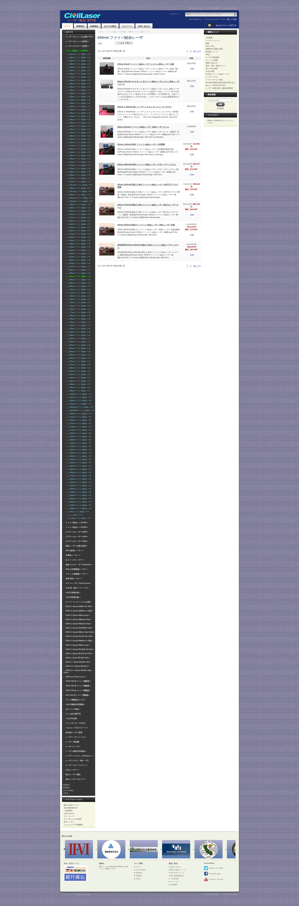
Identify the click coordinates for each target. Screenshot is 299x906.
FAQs (208, 54)
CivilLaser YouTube (215, 879)
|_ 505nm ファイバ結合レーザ (78, 175)
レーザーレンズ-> (73, 746)
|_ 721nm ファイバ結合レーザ (78, 293)
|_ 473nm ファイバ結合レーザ (78, 168)
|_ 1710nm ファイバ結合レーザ (78, 476)
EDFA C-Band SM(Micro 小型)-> (79, 611)
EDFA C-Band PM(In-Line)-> (78, 645)
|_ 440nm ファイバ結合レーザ (78, 126)
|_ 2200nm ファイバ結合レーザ (78, 508)
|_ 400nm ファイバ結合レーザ (78, 90)
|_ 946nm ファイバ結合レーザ (78, 381)
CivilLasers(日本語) (195, 8)
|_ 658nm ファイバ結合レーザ (78, 250)
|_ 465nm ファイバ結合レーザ (78, 159)
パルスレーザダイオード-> (77, 728)
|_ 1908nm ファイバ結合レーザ (78, 485)
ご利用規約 (68, 811)
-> (77, 51)
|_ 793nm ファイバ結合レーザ (78, 329)
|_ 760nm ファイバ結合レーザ (78, 309)
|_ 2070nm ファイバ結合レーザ (78, 499)
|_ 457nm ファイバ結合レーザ (78, 146)
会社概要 (209, 38)
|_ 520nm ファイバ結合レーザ (78, 182)
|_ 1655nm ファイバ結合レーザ (78, 466)
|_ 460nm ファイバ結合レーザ (78, 149)
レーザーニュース (212, 40)
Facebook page (214, 874)
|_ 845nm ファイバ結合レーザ (78, 348)
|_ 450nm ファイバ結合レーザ (78, 139)
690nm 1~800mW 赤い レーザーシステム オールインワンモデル (144, 107)
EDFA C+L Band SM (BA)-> (77, 666)
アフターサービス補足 (214, 80)
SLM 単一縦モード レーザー (77, 588)
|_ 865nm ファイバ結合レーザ (78, 358)
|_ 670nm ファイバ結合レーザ (78, 263)
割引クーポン (69, 822)
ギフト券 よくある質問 (72, 819)
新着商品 (80, 26)
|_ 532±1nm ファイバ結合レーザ (79, 198)
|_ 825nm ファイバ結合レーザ (78, 338)
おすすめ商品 (110, 26)
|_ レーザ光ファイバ (74, 515)
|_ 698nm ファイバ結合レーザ (78, 286)
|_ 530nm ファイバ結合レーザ (78, 195)
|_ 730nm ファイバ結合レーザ (78, 299)
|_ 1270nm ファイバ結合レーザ (78, 430)
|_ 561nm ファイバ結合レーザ (78, 214)
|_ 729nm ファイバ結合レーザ (78, 296)
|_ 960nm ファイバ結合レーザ (78, 384)
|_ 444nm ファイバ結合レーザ (78, 133)
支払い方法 (210, 46)
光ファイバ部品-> (73, 709)
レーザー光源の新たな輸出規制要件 (219, 88)
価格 (191, 58)
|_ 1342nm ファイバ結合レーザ (78, 436)
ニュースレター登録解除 (73, 825)
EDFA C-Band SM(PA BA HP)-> (79, 606)
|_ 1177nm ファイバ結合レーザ (78, 423)
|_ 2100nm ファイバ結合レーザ (78, 505)
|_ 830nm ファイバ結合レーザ (78, 342)
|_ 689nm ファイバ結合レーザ (78, 273)
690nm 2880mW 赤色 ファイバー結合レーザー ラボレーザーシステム (146, 164)
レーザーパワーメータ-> (76, 737)
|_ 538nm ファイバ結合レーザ (78, 204)
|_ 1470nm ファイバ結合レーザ (78, 446)
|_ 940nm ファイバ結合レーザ (78, 378)
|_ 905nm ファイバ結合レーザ (78, 371)
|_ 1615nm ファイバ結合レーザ (78, 459)
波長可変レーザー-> (74, 578)
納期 (207, 43)
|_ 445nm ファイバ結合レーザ (78, 136)
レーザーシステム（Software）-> (80, 756)
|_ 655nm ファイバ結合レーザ (78, 247)
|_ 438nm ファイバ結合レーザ (78, 123)
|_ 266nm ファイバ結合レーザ (78, 57)
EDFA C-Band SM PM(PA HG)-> (79, 628)
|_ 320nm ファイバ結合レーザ (78, 61)
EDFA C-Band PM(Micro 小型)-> (79, 641)
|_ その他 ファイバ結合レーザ (78, 518)
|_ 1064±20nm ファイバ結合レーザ (80, 410)
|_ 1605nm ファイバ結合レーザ (78, 456)
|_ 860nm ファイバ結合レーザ (78, 355)
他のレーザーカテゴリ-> (76, 779)
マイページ (127, 26)
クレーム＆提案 (212, 60)
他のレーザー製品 (73, 774)
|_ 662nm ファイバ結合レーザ (78, 257)
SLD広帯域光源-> (73, 597)
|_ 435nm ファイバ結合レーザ (78, 119)
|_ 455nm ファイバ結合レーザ (78, 142)
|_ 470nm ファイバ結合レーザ (78, 165)
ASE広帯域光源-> (73, 592)
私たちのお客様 (212, 68)
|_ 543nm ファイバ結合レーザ (78, 208)
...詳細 (191, 69)
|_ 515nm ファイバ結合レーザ (78, 178)
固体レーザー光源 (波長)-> (77, 546)
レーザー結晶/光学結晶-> (76, 751)
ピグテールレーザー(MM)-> (77, 532)
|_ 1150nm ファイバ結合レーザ (78, 420)
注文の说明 (210, 71)
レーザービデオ (212, 77)
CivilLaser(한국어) (230, 8)
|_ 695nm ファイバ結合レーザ (78, 280)
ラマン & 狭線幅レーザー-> (77, 574)
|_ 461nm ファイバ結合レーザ (78, 152)
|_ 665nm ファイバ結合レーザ (78, 260)
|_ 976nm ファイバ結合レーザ (78, 387)
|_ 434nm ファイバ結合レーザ (78, 116)
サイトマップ (69, 816)
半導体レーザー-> (73, 555)
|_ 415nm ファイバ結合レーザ (78, 100)
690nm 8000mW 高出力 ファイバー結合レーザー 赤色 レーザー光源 (146, 225)
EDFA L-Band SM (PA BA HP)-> (79, 654)
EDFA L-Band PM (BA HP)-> (78, 658)
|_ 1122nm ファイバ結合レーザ (78, 417)
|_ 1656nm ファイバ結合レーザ (78, 469)
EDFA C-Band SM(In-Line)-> (78, 615)
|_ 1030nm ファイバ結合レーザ (78, 394)
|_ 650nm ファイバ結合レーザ (78, 244)
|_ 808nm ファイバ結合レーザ (78, 335)
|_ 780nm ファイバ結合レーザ (78, 316)
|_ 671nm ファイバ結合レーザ (78, 267)
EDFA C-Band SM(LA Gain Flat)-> (80, 632)
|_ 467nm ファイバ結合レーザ (78, 162)
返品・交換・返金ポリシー (216, 66)
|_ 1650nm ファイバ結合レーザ (78, 463)
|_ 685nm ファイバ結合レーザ (78, 270)
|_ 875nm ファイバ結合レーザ (78, 365)
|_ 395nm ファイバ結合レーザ (78, 87)
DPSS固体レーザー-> (75, 550)
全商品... (66, 793)
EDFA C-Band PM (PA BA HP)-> (79, 636)
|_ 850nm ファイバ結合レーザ (78, 351)
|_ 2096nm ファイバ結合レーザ (78, 502)
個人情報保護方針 (71, 808)
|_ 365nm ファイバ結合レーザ (78, 74)
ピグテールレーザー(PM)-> (77, 541)
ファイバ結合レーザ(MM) (116, 32)
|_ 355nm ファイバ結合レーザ (78, 67)
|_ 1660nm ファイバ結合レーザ (78, 472)
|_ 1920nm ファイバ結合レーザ (78, 489)
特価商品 (94, 26)
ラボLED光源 (71, 718)
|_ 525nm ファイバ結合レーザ (78, 188)
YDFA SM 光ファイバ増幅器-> (78, 681)
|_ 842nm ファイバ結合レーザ (78, 345)
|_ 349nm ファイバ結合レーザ (78, 64)
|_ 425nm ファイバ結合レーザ (78, 110)
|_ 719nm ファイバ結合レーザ (78, 289)
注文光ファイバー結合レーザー (218, 74)
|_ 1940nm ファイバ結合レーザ (78, 492)
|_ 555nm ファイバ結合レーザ (78, 211)
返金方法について (177, 873)
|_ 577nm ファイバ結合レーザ (78, 217)
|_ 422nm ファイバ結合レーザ (78, 106)
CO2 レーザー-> (72, 770)
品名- (148, 58)
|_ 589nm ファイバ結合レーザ (78, 221)
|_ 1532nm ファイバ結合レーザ (78, 450)
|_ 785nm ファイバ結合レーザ (78, 319)
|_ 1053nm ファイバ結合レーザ (78, 404)
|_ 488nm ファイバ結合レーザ (78, 172)
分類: (100, 43)
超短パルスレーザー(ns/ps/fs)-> (79, 564)
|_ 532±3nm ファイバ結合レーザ (79, 201)
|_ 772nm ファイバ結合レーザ (78, 312)
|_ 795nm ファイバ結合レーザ (78, 332)
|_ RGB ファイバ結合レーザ (77, 512)
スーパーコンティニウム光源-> (79, 602)
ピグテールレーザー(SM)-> (77, 536)
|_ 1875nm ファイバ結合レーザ (78, 482)
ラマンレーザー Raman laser (78, 583)
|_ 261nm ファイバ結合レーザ (78, 54)
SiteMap (87, 894)
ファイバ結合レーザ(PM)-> (77, 527)
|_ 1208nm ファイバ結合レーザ (78, 427)
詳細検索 (220, 108)
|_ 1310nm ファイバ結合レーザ (78, 433)
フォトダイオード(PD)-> (76, 723)
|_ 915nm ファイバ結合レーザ (78, 374)
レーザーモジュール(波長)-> (77, 41)
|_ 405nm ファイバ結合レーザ (78, 93)
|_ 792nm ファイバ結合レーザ (78, 325)
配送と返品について (71, 805)
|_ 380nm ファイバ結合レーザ (78, 80)
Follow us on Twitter (215, 868)
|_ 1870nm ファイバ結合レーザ (78, 479)
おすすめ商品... (69, 790)
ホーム (67, 26)
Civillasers (79, 894)
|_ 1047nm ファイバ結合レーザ (78, 397)
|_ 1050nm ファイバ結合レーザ (78, 400)
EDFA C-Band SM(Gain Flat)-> (79, 619)
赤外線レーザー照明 (74, 732)
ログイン (198, 19)
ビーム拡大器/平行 (73, 714)
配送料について (212, 52)
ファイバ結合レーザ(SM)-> (77, 522)
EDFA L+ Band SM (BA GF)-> (78, 662)
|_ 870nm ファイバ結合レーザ (78, 361)
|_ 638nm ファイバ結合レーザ (78, 237)
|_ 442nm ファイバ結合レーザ (78, 129)
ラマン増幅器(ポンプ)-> (75, 700)
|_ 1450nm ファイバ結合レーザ (78, 443)
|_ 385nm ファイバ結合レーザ (78, 83)
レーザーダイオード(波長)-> (77, 46)
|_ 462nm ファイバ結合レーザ (78, 155)
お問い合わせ (144, 26)
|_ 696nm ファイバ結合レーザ (78, 283)
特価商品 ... (67, 785)
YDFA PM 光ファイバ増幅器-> (78, 686)
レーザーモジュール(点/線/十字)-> (80, 37)
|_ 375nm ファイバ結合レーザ (78, 77)
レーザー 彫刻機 (72, 742)
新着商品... (67, 788)
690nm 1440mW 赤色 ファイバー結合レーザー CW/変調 (141, 144)
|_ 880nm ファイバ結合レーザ (78, 368)
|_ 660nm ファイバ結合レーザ (78, 253)
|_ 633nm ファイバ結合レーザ (78, 227)
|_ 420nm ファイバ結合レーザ (78, 103)
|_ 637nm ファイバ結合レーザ (78, 234)
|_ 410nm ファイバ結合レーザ (78, 97)
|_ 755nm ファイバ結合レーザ (78, 306)
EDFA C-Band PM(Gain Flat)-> (79, 624)
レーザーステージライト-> (77, 765)
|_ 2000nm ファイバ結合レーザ (78, 495)
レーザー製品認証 (212, 57)
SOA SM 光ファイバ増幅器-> (78, 695)
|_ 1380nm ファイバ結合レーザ (78, 440)
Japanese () (173, 14)
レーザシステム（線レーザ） (78, 760)
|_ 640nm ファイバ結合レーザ (78, 240)
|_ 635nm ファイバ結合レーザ (78, 231)
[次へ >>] (197, 51)
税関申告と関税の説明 (214, 49)
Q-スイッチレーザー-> (75, 560)
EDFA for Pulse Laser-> (76, 677)
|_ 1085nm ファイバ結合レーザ (78, 414)
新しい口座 (232, 19)
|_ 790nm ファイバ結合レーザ (78, 322)
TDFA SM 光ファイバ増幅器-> (78, 690)
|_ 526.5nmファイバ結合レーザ (78, 191)
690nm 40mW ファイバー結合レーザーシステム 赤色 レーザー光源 (145, 64)
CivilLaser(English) (213, 8)
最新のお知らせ (212, 63)
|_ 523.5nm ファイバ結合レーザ (79, 185)
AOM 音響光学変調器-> (75, 704)
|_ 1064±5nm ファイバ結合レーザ (79, 407)
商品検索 (212, 94)
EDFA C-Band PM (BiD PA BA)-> (80, 649)
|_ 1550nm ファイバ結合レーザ (78, 453)
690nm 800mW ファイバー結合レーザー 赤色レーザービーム (143, 127)
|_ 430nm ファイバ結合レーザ (78, 113)
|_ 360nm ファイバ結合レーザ (78, 70)
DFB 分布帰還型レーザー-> (77, 569)
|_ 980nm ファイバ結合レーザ (78, 391)
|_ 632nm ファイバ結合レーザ (78, 224)
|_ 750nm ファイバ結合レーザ (78, 302)
